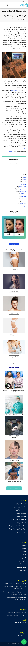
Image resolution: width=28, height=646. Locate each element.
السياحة (24, 182)
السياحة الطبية (23, 184)
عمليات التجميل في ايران (20, 507)
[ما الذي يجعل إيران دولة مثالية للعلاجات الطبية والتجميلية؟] (14, 425)
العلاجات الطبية (22, 187)
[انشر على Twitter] (17, 163)
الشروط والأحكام (22, 564)
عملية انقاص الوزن (22, 189)
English (5, 1)
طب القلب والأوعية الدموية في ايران (17, 529)
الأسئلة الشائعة (22, 555)
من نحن (24, 545)
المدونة (18, 18)
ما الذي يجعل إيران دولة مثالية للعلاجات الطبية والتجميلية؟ (14, 436)
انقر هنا (24, 148)
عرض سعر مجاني (22, 561)
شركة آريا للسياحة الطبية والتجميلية (8, 644)
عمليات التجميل (22, 192)
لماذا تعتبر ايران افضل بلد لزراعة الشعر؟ (14, 460)
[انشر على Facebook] (23, 163)
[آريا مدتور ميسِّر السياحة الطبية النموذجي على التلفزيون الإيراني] (14, 380)
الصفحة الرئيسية (23, 18)
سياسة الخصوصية (21, 567)
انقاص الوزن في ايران (21, 516)
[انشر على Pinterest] (5, 163)
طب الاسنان (23, 206)
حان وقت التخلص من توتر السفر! (14, 481)
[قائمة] (5, 5)
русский (9, 1)
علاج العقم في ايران (21, 523)
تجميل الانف (23, 194)
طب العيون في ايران (21, 532)
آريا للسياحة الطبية (15, 91)
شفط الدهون (23, 204)
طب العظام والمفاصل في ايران (18, 520)
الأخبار (15, 18)
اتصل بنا (24, 548)
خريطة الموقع (23, 570)
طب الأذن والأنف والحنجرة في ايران (17, 526)
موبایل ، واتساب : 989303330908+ (17, 1)
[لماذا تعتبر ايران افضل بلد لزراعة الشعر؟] (14, 449)
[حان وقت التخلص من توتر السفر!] (14, 471)
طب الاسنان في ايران (21, 513)
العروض (24, 558)
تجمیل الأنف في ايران (20, 504)
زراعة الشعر (23, 199)
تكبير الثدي (23, 196)
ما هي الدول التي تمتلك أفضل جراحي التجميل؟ (14, 415)
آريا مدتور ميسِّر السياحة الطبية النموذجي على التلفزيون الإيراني (14, 391)
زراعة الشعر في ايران (21, 510)
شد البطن (24, 201)
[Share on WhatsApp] (11, 163)
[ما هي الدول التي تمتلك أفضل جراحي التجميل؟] (14, 404)
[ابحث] (7, 5)
